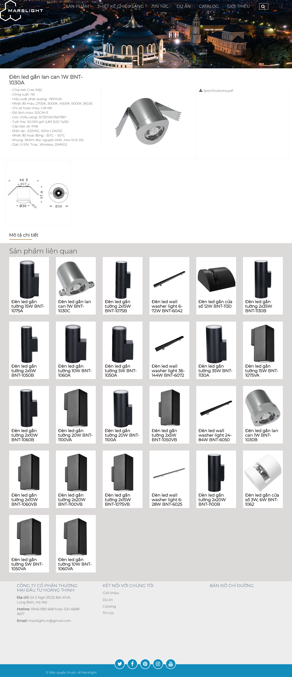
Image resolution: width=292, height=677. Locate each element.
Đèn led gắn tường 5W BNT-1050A (121, 371)
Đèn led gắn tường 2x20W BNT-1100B (212, 500)
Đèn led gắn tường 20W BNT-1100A (122, 435)
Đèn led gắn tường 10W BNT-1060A (75, 371)
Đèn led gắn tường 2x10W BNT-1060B (24, 435)
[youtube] (171, 664)
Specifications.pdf (217, 90)
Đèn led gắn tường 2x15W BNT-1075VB (118, 500)
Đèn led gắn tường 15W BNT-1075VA (261, 371)
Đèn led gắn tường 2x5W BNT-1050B (24, 371)
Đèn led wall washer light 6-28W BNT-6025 (167, 500)
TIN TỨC (160, 6)
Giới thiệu (238, 6)
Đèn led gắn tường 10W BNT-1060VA (75, 564)
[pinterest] (145, 664)
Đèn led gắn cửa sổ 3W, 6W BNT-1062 (262, 500)
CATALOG (209, 6)
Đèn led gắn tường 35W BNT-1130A (215, 371)
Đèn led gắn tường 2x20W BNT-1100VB (72, 500)
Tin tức (108, 613)
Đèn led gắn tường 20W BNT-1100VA (75, 435)
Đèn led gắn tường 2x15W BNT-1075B (118, 306)
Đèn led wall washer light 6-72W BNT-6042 (167, 306)
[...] (21, 10)
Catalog (109, 606)
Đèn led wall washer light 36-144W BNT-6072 (168, 371)
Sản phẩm (77, 6)
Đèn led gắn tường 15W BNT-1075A (27, 306)
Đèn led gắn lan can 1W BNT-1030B (261, 435)
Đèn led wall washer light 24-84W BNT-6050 (215, 435)
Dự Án (184, 6)
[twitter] (120, 664)
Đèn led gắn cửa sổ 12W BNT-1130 (215, 304)
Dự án (108, 599)
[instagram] (158, 664)
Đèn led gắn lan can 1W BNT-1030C (74, 306)
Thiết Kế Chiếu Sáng (120, 6)
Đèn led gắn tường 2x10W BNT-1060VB (24, 500)
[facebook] (132, 664)
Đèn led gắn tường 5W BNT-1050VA (27, 564)
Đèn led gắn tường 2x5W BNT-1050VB (164, 435)
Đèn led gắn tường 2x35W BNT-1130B (258, 306)
